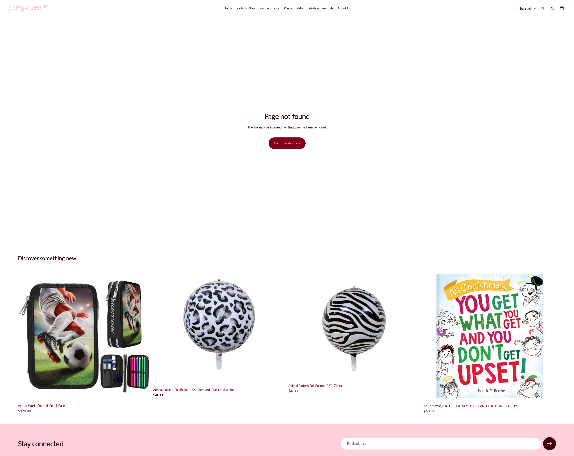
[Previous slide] (24, 336)
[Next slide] (143, 336)
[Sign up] (549, 443)
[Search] (543, 8)
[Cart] (562, 8)
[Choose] (279, 379)
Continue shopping (287, 143)
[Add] (143, 395)
